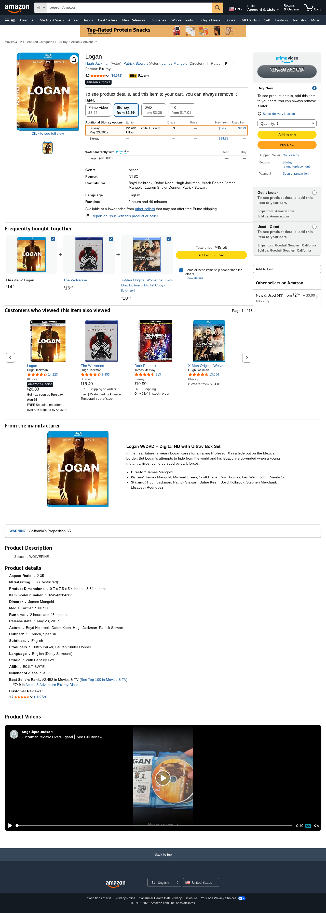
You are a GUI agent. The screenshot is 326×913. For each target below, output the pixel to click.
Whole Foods (182, 20)
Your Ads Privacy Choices (218, 898)
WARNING (17, 531)
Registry (299, 20)
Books (230, 20)
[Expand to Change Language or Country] (241, 9)
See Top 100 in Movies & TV (103, 679)
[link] (89, 254)
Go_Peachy (291, 155)
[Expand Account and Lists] (278, 9)
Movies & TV (13, 42)
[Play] (9, 825)
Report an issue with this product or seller (124, 216)
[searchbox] (129, 7)
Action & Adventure (84, 42)
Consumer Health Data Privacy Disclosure (168, 898)
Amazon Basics (80, 20)
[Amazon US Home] (115, 884)
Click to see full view (48, 133)
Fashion (281, 20)
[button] (10, 20)
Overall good (62, 737)
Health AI (27, 20)
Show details (194, 278)
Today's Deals (209, 20)
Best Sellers (107, 20)
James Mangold (174, 63)
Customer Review (36, 737)
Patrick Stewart (136, 63)
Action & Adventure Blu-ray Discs (51, 685)
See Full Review (89, 737)
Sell (267, 20)
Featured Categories (39, 42)
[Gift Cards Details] (259, 20)
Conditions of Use (99, 898)
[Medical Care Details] (63, 20)
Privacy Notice (125, 898)
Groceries (158, 20)
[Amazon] (17, 7)
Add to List (264, 269)
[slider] (154, 825)
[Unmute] (316, 825)
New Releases (133, 20)
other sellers (145, 209)
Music (316, 20)
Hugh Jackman (97, 63)
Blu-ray (62, 42)
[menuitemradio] (308, 826)
